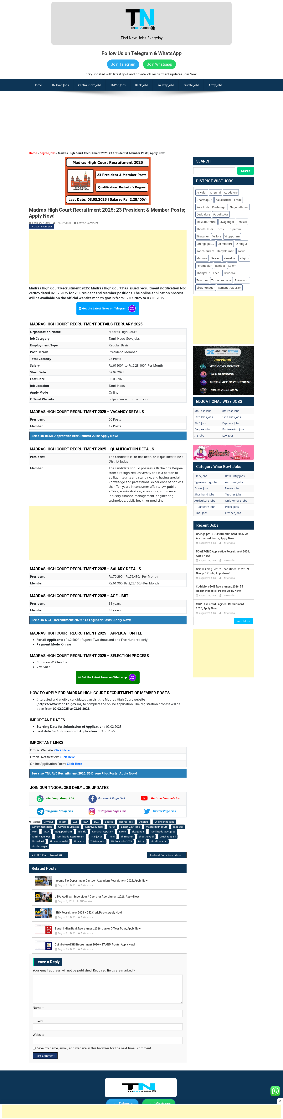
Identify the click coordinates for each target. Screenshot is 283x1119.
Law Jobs (228, 435)
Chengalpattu (205, 244)
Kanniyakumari (94, 826)
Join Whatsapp (159, 64)
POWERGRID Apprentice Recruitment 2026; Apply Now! (223, 553)
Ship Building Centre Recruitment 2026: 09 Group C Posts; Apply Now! (222, 571)
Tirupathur (234, 229)
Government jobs (42, 826)
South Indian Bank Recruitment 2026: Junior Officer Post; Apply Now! (98, 928)
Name (38, 1008)
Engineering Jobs (164, 821)
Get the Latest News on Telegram (104, 308)
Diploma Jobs (230, 423)
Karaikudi (203, 207)
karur (112, 826)
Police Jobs (232, 507)
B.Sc (75, 821)
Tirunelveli (38, 841)
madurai (178, 826)
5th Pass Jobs (202, 411)
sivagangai (138, 831)
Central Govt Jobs (89, 85)
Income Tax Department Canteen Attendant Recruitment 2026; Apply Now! (101, 880)
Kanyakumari (225, 251)
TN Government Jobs (41, 226)
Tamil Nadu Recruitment (70, 836)
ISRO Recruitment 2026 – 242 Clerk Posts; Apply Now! (88, 912)
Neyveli (215, 258)
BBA (85, 821)
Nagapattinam (63, 831)
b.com (62, 821)
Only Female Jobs (236, 500)
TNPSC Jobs (118, 85)
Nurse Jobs (232, 488)
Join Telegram (123, 64)
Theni (111, 836)
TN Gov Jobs (97, 841)
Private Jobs (191, 85)
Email (38, 1021)
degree (109, 821)
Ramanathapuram (102, 831)
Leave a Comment (87, 223)
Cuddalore (231, 192)
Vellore (216, 236)
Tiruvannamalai (59, 841)
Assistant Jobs (234, 482)
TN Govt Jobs (60, 85)
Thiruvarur (127, 836)
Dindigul (143, 821)
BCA (96, 821)
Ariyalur (48, 821)
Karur (241, 251)
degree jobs (126, 821)
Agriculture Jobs (204, 500)
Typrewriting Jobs (205, 482)
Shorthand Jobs (204, 494)
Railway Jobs (165, 85)
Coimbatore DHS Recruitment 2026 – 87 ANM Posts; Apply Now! (95, 944)
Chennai (215, 192)
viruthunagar (39, 846)
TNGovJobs (63, 222)
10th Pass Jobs (203, 417)
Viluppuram (232, 236)
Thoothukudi (205, 229)
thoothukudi (146, 836)
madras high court (156, 826)
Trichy (141, 841)
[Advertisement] (141, 118)
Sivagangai (227, 222)
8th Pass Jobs (230, 411)
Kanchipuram (205, 251)
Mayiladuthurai (206, 222)
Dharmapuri (204, 200)
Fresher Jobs (233, 513)
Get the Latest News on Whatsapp (104, 677)
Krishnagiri (219, 207)
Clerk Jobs (200, 476)
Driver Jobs (201, 488)
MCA (46, 831)
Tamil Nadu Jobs (41, 836)
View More (243, 621)
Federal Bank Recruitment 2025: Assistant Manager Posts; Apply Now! (168, 855)
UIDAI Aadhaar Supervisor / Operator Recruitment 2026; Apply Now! (97, 896)
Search (245, 170)
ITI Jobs (199, 435)
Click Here (61, 750)
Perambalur (204, 265)
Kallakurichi (223, 200)
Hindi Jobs (201, 513)
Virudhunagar (159, 841)
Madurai (202, 258)
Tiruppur (202, 280)
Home (33, 153)
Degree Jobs (47, 153)
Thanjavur (96, 836)
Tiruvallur (203, 236)
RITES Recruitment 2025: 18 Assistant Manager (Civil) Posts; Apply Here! (51, 855)
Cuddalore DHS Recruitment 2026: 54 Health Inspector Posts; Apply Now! (219, 588)
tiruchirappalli (168, 836)
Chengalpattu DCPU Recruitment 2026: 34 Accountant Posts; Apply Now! (222, 536)
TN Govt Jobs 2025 (121, 841)
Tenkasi (242, 222)
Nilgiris (82, 831)
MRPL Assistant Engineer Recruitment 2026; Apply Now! (220, 606)
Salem (232, 265)
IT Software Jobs (204, 507)
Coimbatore (225, 244)
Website (38, 1035)
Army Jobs (215, 85)
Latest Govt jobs (130, 826)
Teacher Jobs (233, 494)
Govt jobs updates (68, 826)
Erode (238, 200)
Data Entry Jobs (235, 476)
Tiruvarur (79, 841)
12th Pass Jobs (231, 417)
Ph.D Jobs (200, 423)
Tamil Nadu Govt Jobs (163, 831)
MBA (34, 831)
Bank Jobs (141, 85)
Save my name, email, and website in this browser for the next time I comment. (94, 1048)
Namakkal (230, 258)
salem (122, 831)
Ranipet (220, 265)
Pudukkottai (221, 214)
